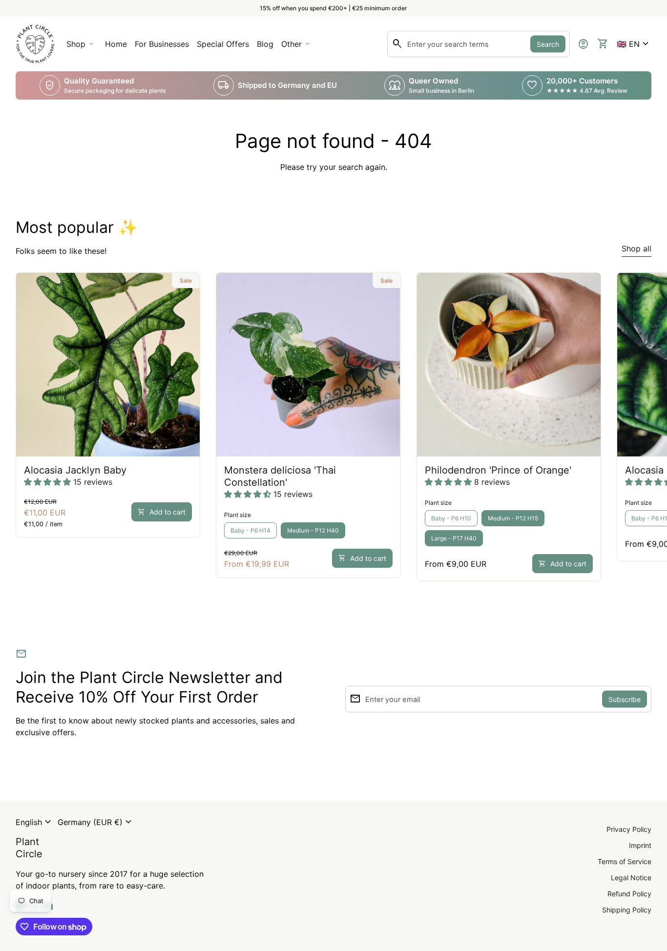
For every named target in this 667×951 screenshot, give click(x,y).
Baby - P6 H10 (451, 518)
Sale (186, 280)
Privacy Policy (628, 829)
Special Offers (223, 44)
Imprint (640, 845)
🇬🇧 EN (634, 44)
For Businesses (163, 47)
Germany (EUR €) (96, 822)
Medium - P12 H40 (313, 530)
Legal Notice (631, 877)
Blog (265, 44)
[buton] (35, 822)
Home (116, 44)
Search (548, 44)
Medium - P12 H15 (513, 518)
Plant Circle (29, 848)
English (35, 822)
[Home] (35, 43)
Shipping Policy (626, 910)
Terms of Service (624, 861)
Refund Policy (629, 893)
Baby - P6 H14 (250, 530)
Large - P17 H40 (454, 538)
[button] (634, 44)
